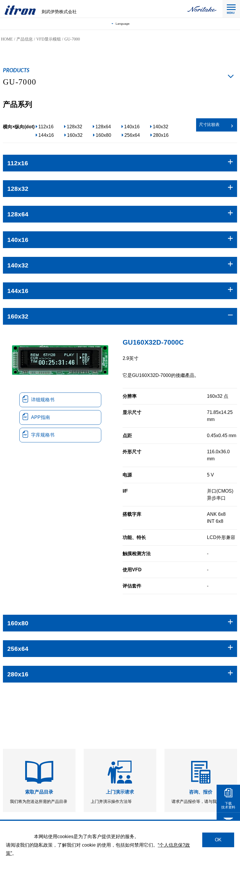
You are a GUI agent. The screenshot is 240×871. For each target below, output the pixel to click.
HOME (7, 39)
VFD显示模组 (48, 39)
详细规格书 (42, 399)
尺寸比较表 (209, 124)
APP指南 (40, 417)
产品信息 (24, 39)
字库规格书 (42, 434)
